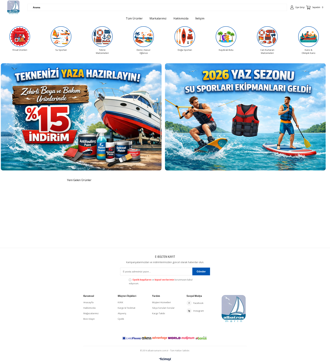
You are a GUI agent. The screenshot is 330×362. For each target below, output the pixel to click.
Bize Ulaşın (89, 318)
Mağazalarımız (91, 313)
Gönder (201, 271)
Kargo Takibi (158, 313)
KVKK (120, 302)
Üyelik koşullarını (142, 279)
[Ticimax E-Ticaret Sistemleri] (165, 359)
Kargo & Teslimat (126, 307)
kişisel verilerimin (164, 279)
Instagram (196, 310)
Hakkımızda (89, 307)
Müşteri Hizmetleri (161, 302)
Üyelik (121, 318)
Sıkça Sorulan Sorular (163, 307)
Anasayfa (88, 302)
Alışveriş (122, 313)
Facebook (196, 303)
